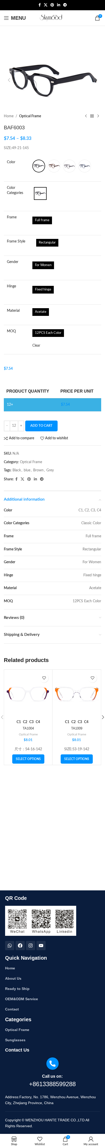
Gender (12, 262)
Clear (36, 345)
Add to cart (41, 425)
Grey (50, 470)
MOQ (11, 331)
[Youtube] (41, 945)
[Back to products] (92, 116)
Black (16, 470)
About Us (13, 978)
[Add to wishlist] (44, 678)
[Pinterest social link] (52, 5)
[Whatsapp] (9, 945)
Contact (12, 1009)
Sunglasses (15, 1040)
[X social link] (45, 5)
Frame (12, 217)
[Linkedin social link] (59, 5)
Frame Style (16, 241)
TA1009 (76, 728)
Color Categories (15, 190)
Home (9, 116)
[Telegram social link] (65, 5)
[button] (9, 80)
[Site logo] (53, 18)
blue (27, 470)
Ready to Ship (17, 989)
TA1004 (28, 728)
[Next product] (98, 116)
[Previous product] (86, 116)
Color (11, 162)
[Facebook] (20, 945)
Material (13, 311)
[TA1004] (28, 694)
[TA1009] (76, 694)
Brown (38, 470)
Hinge (11, 286)
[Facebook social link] (39, 5)
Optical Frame (30, 116)
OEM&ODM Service (21, 999)
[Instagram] (30, 945)
